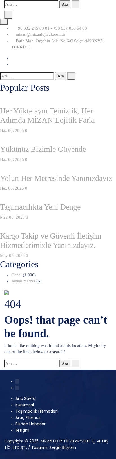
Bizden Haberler (30, 424)
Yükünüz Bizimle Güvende (43, 149)
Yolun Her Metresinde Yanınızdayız (56, 178)
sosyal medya (23, 281)
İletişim (22, 430)
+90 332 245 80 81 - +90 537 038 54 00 (51, 28)
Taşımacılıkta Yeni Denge (40, 206)
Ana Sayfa (25, 398)
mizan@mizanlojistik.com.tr (40, 34)
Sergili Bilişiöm (62, 447)
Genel (16, 275)
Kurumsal (24, 405)
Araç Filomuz (28, 417)
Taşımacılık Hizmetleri (36, 411)
